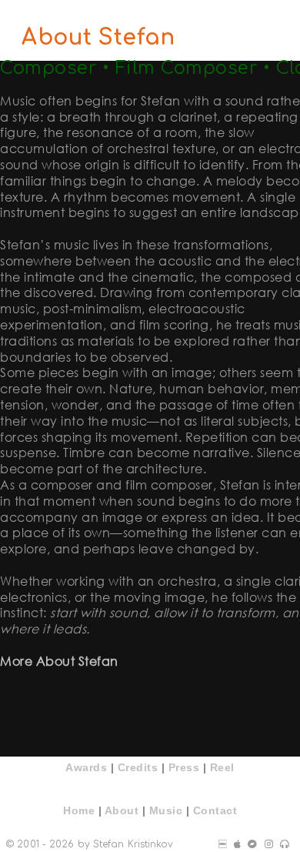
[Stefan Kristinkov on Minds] (269, 844)
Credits (138, 767)
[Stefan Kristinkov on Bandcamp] (252, 844)
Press (184, 767)
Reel (222, 767)
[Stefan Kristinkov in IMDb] (222, 844)
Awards (86, 767)
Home (79, 810)
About (122, 810)
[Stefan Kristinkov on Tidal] (284, 844)
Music (166, 810)
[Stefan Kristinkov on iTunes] (237, 844)
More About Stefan (59, 661)
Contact (215, 810)
